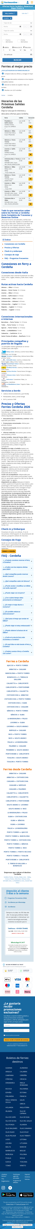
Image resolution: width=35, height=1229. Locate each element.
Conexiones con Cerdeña (13, 244)
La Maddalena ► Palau (17, 718)
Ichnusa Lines (11, 375)
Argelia (9, 1072)
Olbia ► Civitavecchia (17, 816)
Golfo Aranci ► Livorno (17, 805)
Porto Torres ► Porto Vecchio (17, 852)
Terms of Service (21, 1045)
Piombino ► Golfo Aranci (17, 750)
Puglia (8, 1158)
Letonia (23, 1139)
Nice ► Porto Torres (17, 734)
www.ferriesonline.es (10, 2)
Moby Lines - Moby (25, 877)
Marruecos (10, 1151)
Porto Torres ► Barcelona (18, 836)
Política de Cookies (17, 1227)
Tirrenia (9, 356)
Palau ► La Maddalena (17, 742)
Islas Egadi (10, 1132)
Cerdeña (23, 1075)
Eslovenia (24, 1089)
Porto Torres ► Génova (17, 844)
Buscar (17, 60)
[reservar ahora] (30, 126)
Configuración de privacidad (11, 1225)
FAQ (2, 1179)
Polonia (23, 1154)
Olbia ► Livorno (17, 824)
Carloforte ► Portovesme (17, 687)
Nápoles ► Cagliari (17, 730)
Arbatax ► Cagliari (17, 669)
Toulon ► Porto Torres (17, 762)
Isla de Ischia (11, 1121)
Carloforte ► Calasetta (17, 691)
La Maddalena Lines (13, 384)
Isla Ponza (10, 1125)
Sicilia (22, 1158)
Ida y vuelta (9, 13)
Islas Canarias (26, 1128)
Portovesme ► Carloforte (17, 754)
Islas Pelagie (11, 1136)
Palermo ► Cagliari (17, 746)
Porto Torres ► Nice (17, 848)
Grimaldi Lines (11, 360)
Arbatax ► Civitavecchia (17, 777)
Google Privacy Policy (11, 1045)
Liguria (9, 1143)
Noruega (9, 1154)
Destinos (27, 1177)
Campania (10, 1075)
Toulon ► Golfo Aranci (17, 758)
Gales (22, 1100)
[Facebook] (10, 1188)
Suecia (8, 1162)
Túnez (8, 1165)
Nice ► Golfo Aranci (17, 738)
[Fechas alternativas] (19, 41)
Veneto (23, 1165)
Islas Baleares (11, 1128)
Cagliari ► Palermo (17, 789)
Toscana (23, 1162)
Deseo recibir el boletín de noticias (16, 1040)
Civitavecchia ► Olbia (17, 703)
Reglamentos (5, 1181)
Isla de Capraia (23, 1112)
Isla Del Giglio (26, 1121)
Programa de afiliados (17, 1181)
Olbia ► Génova (17, 820)
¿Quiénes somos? (4, 1175)
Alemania (24, 1068)
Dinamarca (10, 1083)
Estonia (23, 1092)
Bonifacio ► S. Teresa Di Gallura (17, 678)
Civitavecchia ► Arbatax (17, 695)
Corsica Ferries (11, 371)
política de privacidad (14, 1035)
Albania (9, 1068)
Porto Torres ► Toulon (17, 856)
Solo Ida (24, 13)
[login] (27, 2)
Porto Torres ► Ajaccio (17, 832)
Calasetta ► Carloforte (17, 683)
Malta (8, 1147)
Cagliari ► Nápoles (17, 785)
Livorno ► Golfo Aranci (17, 726)
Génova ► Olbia (17, 715)
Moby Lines (10, 352)
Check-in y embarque (12, 251)
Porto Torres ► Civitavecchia (17, 840)
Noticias (27, 1179)
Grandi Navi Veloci (12, 364)
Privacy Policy (9, 1204)
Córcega (9, 1079)
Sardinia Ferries (11, 367)
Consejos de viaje (10, 255)
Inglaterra (24, 1107)
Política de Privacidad (26, 1224)
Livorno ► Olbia (17, 722)
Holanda (9, 1107)
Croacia (23, 1079)
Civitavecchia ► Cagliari (17, 707)
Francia (23, 1096)
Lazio (8, 1139)
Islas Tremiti (25, 1136)
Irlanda (9, 1111)
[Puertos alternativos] (3, 41)
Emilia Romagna (24, 1084)
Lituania (23, 1143)
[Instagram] (4, 1188)
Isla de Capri (11, 1117)
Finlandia (10, 1096)
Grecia (22, 1104)
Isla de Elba (24, 1117)
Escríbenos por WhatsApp (16, 902)
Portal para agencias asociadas (16, 1176)
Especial (27, 1174)
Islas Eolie (24, 1132)
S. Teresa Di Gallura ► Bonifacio (17, 864)
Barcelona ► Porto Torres (18, 673)
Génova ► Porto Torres (17, 711)
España (8, 1092)
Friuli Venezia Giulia (11, 1101)
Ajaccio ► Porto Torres (17, 665)
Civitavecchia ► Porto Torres (17, 699)
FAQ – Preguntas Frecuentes (15, 258)
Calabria (23, 1072)
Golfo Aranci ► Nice (17, 809)
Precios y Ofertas (10, 247)
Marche (23, 1147)
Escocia (9, 1089)
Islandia (23, 1125)
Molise (22, 1151)
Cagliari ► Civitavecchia (17, 781)
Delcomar (9, 379)
